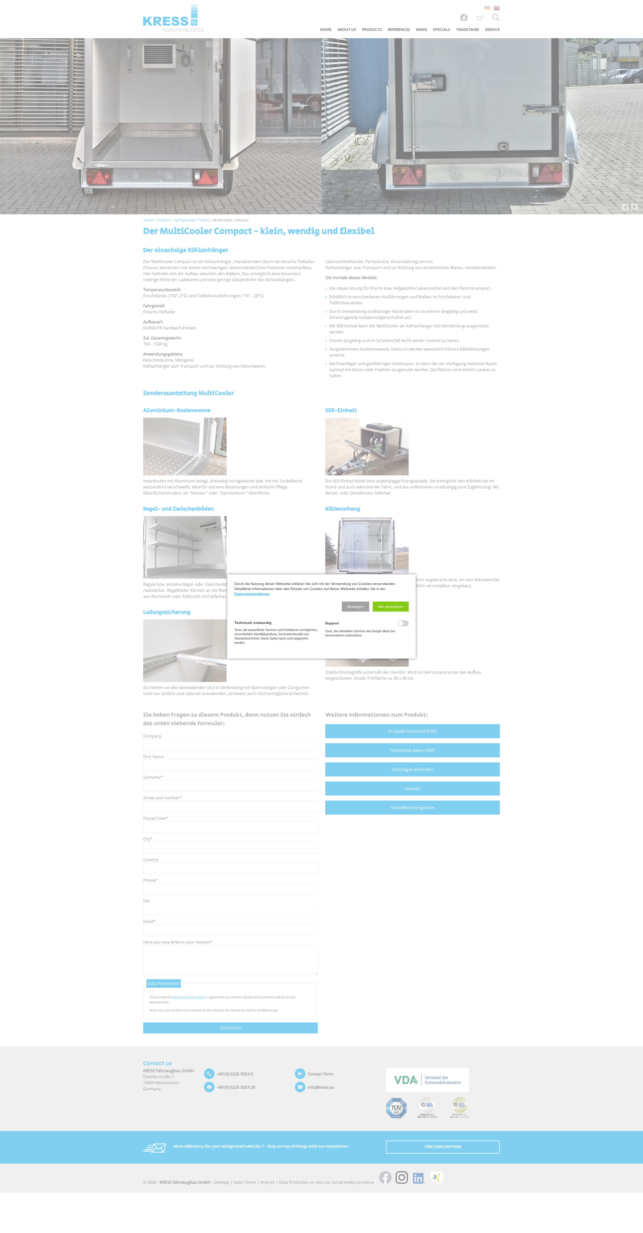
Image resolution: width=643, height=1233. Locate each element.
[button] (355, 607)
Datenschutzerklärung (251, 594)
